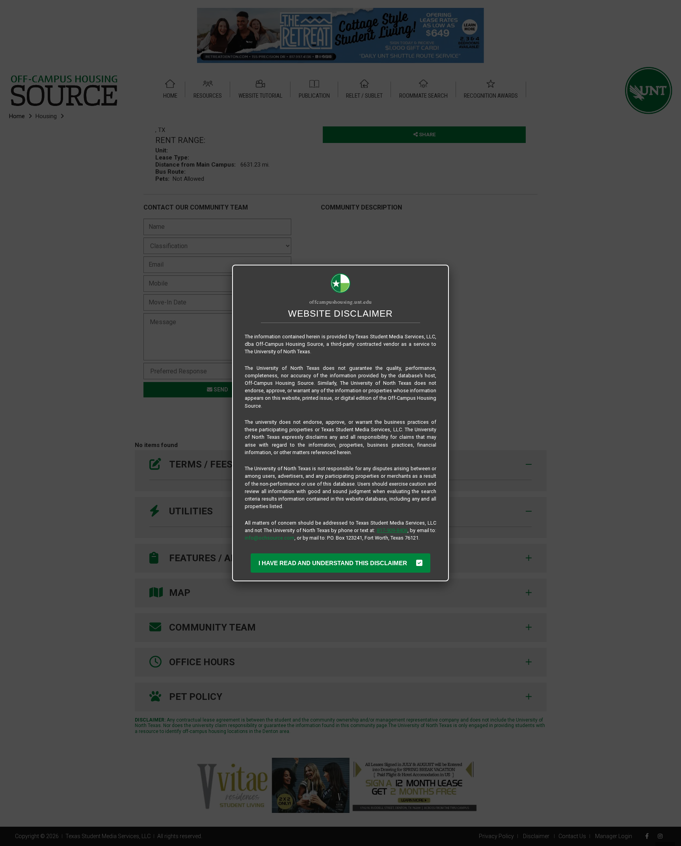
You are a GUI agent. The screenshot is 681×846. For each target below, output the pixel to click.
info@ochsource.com (269, 538)
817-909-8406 (392, 530)
